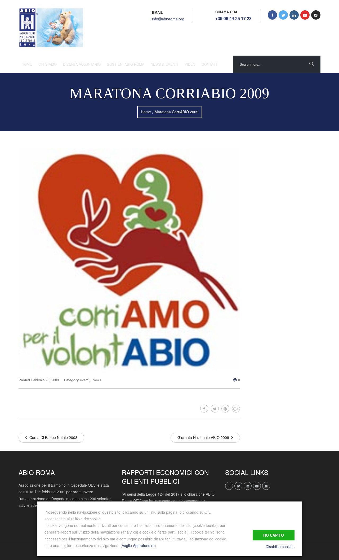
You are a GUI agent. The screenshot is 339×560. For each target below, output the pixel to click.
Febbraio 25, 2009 (45, 379)
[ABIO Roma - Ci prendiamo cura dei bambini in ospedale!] (51, 28)
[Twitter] (215, 409)
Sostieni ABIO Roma (125, 64)
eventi (84, 379)
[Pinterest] (225, 409)
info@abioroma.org (168, 18)
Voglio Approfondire (138, 545)
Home (27, 64)
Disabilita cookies (280, 546)
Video (190, 64)
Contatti (210, 64)
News (97, 379)
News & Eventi (164, 64)
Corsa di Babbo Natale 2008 (52, 437)
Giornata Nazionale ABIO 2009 (203, 437)
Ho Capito (273, 535)
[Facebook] (204, 409)
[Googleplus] (236, 409)
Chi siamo (47, 64)
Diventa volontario (82, 64)
